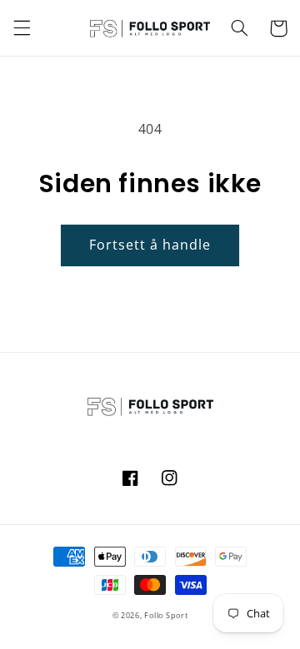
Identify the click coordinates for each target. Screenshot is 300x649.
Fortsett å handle (150, 244)
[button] (21, 28)
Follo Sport (166, 616)
